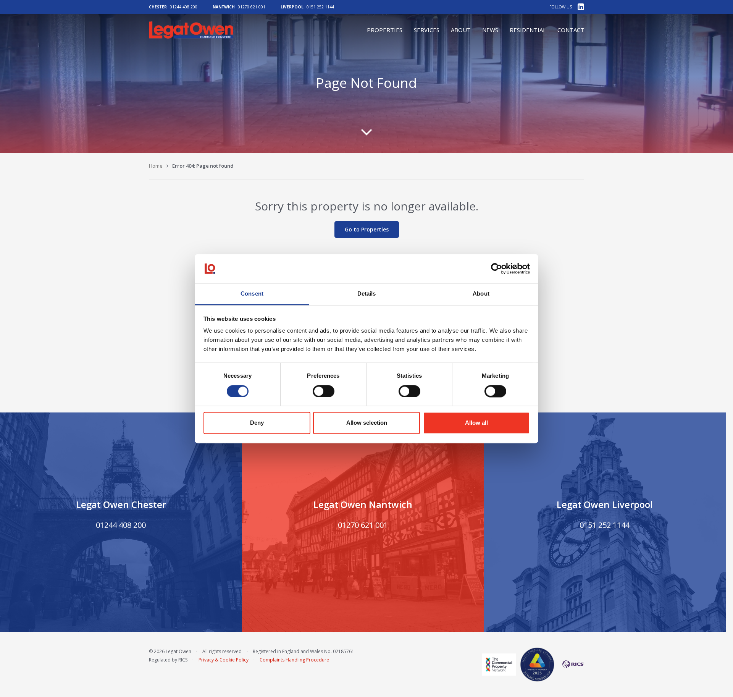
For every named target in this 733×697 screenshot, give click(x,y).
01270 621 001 (251, 7)
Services (426, 30)
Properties (384, 30)
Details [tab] (366, 294)
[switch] (323, 391)
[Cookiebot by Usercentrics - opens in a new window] (496, 268)
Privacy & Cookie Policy (224, 660)
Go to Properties (367, 229)
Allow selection (366, 423)
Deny (257, 423)
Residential (528, 30)
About (461, 30)
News (490, 30)
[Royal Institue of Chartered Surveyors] (571, 664)
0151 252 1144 (320, 7)
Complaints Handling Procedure (294, 660)
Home (156, 165)
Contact (570, 30)
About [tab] (481, 294)
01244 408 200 (183, 7)
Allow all (476, 423)
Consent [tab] (252, 294)
